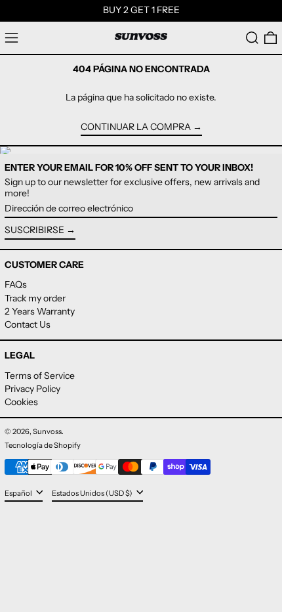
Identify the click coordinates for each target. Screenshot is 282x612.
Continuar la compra (136, 127)
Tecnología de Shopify (43, 445)
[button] (252, 38)
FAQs (16, 284)
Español (19, 493)
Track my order (35, 298)
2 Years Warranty (40, 311)
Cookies (21, 402)
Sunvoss (47, 431)
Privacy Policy (32, 389)
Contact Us (27, 324)
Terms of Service (40, 376)
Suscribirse (34, 230)
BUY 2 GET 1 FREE (141, 10)
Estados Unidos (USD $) (93, 493)
